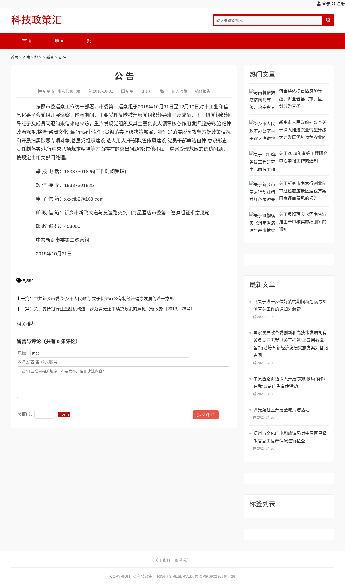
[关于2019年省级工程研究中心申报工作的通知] (262, 161)
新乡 (50, 57)
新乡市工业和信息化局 (62, 91)
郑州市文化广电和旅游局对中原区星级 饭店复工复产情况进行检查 (290, 437)
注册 (340, 3)
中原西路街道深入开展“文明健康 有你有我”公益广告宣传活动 (289, 383)
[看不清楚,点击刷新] (64, 414)
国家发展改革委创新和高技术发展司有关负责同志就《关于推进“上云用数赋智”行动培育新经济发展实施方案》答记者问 (290, 344)
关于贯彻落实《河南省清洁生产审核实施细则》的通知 (302, 222)
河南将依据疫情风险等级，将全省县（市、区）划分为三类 (302, 99)
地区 (59, 41)
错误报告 (202, 91)
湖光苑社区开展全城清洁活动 (281, 410)
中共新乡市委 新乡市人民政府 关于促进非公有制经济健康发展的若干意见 (104, 298)
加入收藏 (179, 91)
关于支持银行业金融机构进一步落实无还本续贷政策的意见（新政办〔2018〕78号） (114, 309)
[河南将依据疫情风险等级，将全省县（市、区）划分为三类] (262, 99)
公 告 (62, 57)
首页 (27, 41)
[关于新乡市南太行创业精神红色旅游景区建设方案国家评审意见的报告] (262, 191)
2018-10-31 (103, 91)
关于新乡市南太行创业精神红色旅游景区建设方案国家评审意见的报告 (302, 191)
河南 (26, 57)
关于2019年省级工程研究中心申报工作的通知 (303, 157)
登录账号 (48, 362)
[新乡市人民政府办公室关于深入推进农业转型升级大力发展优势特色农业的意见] (262, 130)
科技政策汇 (36, 19)
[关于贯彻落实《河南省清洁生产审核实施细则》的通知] (262, 222)
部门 (91, 41)
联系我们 (182, 560)
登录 (325, 3)
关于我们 (162, 560)
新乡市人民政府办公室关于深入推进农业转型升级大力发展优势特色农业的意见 (302, 130)
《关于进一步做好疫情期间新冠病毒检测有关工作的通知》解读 (290, 305)
